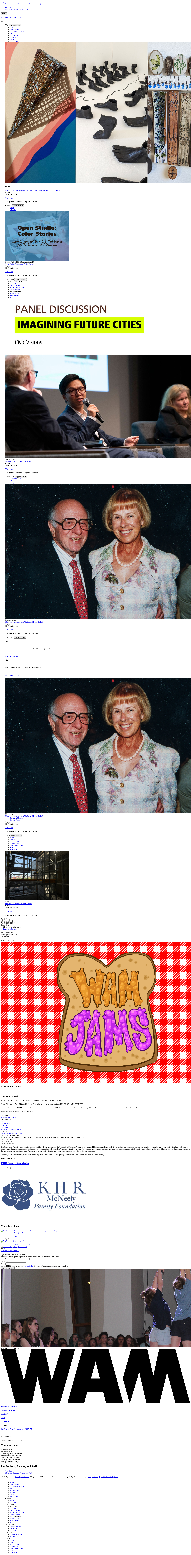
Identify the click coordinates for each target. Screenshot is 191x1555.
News (12, 847)
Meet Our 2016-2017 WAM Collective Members (18, 1245)
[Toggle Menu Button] (2, 21)
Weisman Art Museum (8, 929)
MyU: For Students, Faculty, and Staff (18, 10)
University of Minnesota (22, 1477)
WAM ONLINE (15, 291)
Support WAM (15, 820)
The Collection (15, 285)
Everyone (13, 483)
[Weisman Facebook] (4, 1421)
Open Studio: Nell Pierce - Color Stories (19, 264)
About (7, 835)
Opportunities (14, 844)
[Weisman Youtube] (6, 1421)
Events (12, 208)
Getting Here (5, 1123)
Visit (7, 25)
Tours (12, 39)
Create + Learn (15, 289)
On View (13, 210)
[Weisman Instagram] (1, 1421)
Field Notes (14, 849)
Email (3, 1263)
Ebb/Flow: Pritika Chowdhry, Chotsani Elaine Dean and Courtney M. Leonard (32, 190)
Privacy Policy (29, 1266)
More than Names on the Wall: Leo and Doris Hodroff (24, 622)
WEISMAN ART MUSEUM (11, 17)
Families (13, 37)
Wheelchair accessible (8, 1117)
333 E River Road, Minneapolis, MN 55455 (16, 1429)
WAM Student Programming (11, 1129)
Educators (13, 481)
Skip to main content (8, 2)
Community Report (16, 845)
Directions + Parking (17, 31)
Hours (12, 27)
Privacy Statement (93, 1477)
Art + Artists (9, 279)
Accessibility (14, 35)
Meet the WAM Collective (10, 1251)
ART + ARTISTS (16, 281)
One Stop (8, 8)
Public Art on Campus (17, 287)
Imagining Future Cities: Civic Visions (18, 461)
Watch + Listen (15, 293)
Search (4, 13)
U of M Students (15, 479)
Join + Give (9, 637)
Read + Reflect (15, 295)
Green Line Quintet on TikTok (11, 1133)
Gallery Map (14, 29)
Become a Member (12, 656)
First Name (5, 1259)
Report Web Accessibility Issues (108, 1477)
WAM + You (10, 477)
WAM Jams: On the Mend (10, 1237)
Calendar (8, 205)
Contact (12, 840)
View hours (9, 198)
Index (12, 297)
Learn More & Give (12, 675)
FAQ (11, 33)
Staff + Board (14, 842)
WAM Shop (14, 41)
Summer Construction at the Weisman (18, 904)
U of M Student (8, 1266)
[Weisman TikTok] (8, 1421)
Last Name (5, 1261)
